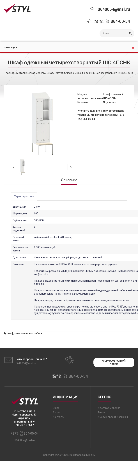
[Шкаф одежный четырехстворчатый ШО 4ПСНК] (42, 123)
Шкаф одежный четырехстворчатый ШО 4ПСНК (105, 73)
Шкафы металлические (61, 73)
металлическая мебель (29, 333)
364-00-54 (120, 21)
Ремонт (102, 412)
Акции (56, 412)
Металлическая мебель (30, 73)
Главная (9, 73)
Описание (69, 180)
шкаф (10, 333)
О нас (56, 408)
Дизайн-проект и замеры (113, 417)
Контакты (58, 417)
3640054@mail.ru (114, 9)
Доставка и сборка (109, 408)
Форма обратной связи (114, 362)
